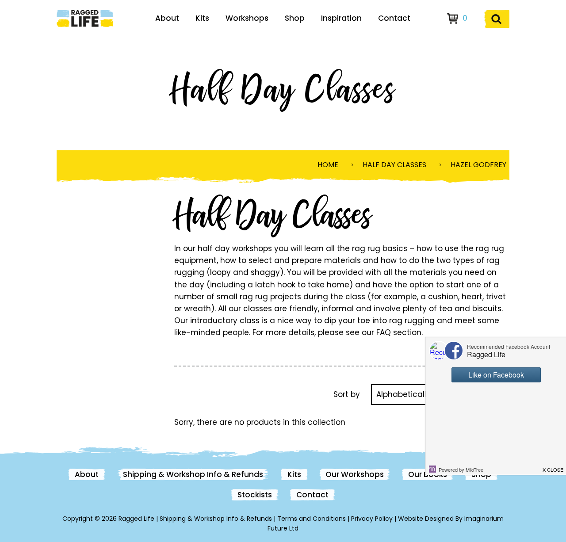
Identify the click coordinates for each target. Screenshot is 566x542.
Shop (295, 18)
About (167, 18)
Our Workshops (354, 474)
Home (327, 165)
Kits (202, 18)
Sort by (346, 394)
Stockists (254, 494)
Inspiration (341, 18)
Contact (394, 18)
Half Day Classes (394, 165)
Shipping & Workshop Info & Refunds (193, 474)
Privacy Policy (372, 518)
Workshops (247, 18)
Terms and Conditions (311, 518)
